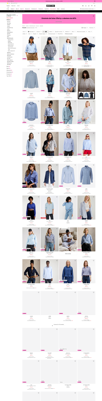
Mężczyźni (13, 5)
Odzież (27, 25)
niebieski (41, 25)
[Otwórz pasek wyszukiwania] (80, 8)
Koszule (37, 25)
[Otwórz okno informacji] (94, 1)
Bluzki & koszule (32, 25)
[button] (84, 28)
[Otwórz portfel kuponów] (83, 5)
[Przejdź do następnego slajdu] (94, 333)
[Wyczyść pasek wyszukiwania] (94, 8)
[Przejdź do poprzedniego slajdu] (89, 333)
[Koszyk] (94, 5)
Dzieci (18, 5)
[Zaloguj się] (85, 5)
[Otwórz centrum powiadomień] (88, 6)
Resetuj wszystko (69, 33)
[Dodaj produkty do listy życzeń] (38, 37)
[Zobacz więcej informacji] (31, 66)
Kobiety (8, 5)
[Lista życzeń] (91, 5)
